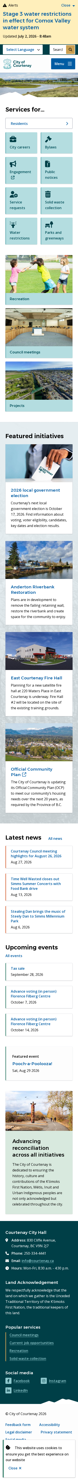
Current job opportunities (32, 1342)
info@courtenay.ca (38, 1260)
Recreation (19, 1350)
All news (55, 838)
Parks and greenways (54, 235)
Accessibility (49, 1424)
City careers (20, 147)
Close (13, 1468)
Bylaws (51, 147)
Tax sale (18, 968)
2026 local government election (35, 493)
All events (13, 955)
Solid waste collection (54, 205)
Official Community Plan (31, 772)
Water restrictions (20, 235)
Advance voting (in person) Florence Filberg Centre (34, 994)
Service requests (17, 205)
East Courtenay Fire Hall (36, 677)
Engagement (20, 174)
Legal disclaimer (18, 1432)
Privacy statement (56, 1432)
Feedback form (18, 1424)
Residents (19, 123)
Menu (59, 63)
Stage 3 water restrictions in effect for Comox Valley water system (37, 21)
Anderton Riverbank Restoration (32, 589)
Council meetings (24, 1335)
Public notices (51, 174)
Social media (15, 1439)
